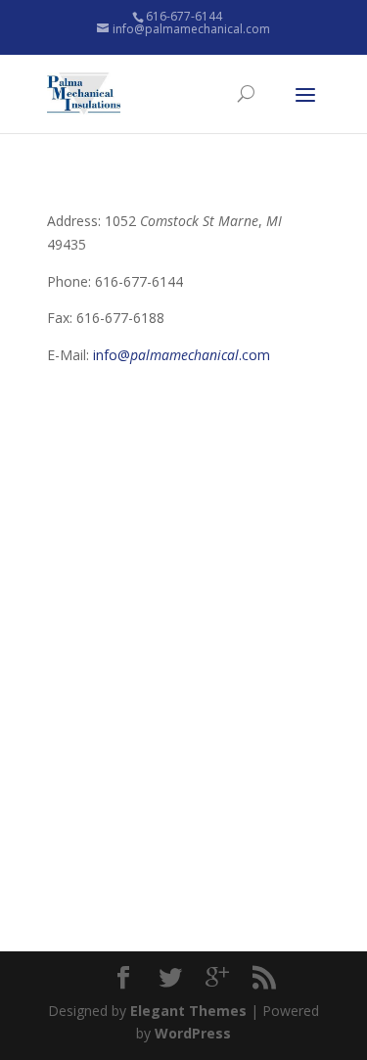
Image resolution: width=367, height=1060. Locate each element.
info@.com (181, 355)
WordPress (193, 1033)
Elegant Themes (188, 1010)
